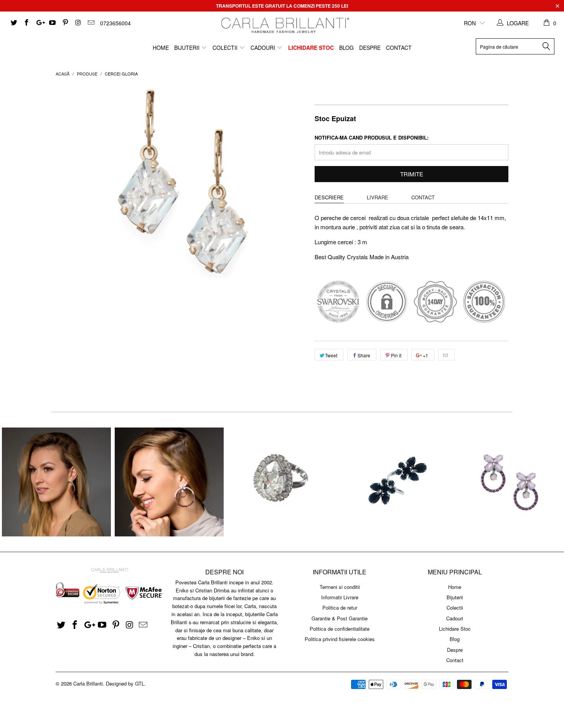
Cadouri (264, 47)
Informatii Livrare (339, 597)
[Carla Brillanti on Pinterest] (65, 23)
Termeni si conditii (340, 586)
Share (364, 355)
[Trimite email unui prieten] (446, 354)
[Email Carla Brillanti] (90, 23)
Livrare (377, 197)
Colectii (226, 47)
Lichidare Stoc (311, 47)
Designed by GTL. (126, 683)
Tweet (331, 355)
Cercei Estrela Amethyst (507, 482)
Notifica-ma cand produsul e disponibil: (372, 137)
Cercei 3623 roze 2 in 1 (169, 482)
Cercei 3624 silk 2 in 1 (56, 482)
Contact (399, 47)
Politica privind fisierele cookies (340, 639)
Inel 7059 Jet (394, 482)
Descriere (329, 197)
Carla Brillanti (88, 683)
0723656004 (115, 23)
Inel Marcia (282, 482)
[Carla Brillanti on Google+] (39, 23)
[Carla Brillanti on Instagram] (78, 23)
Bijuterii (187, 47)
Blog (346, 47)
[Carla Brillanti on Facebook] (26, 23)
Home (161, 47)
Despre (370, 47)
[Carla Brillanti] (284, 25)
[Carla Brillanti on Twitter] (13, 23)
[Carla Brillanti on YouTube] (52, 23)
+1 (425, 355)
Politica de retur (339, 607)
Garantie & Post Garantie (340, 618)
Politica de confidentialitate (339, 628)
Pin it (396, 355)
